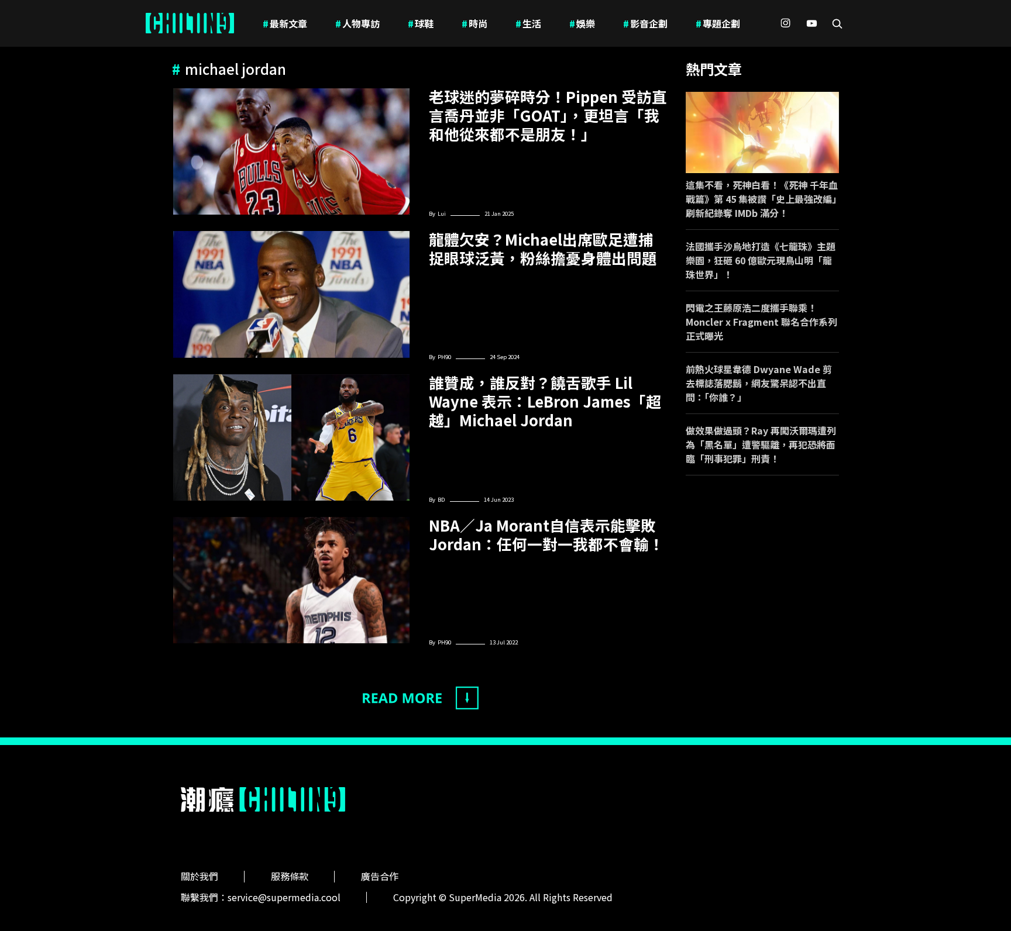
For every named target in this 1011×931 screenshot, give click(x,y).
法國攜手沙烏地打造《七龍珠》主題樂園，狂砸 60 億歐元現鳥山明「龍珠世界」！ (760, 260)
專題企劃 (718, 23)
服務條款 (289, 876)
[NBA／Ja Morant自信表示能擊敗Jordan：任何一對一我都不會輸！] (291, 580)
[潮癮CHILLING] (190, 23)
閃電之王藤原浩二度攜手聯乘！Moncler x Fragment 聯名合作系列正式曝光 (761, 322)
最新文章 (285, 23)
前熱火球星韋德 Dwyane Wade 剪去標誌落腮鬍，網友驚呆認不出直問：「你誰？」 (759, 383)
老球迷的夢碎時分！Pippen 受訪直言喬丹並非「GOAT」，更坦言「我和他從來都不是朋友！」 (548, 115)
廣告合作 (379, 876)
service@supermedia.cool (284, 897)
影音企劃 (645, 23)
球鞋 (421, 23)
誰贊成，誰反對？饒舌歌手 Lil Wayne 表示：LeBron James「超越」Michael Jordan (545, 401)
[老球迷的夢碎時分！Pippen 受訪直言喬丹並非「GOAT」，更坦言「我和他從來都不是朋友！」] (291, 151)
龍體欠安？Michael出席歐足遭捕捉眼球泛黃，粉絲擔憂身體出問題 (543, 248)
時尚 (474, 23)
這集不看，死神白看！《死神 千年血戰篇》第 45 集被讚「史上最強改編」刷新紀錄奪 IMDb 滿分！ (762, 199)
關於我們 (199, 876)
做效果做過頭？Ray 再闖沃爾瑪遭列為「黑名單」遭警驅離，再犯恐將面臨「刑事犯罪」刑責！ (761, 444)
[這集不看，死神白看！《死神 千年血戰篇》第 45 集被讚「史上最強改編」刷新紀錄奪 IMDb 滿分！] (763, 132)
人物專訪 (357, 23)
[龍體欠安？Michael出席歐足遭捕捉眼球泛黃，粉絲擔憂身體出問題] (291, 294)
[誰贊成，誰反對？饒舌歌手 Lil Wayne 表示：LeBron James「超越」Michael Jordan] (291, 437)
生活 (528, 23)
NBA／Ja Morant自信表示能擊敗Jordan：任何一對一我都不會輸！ (546, 534)
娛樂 (582, 23)
